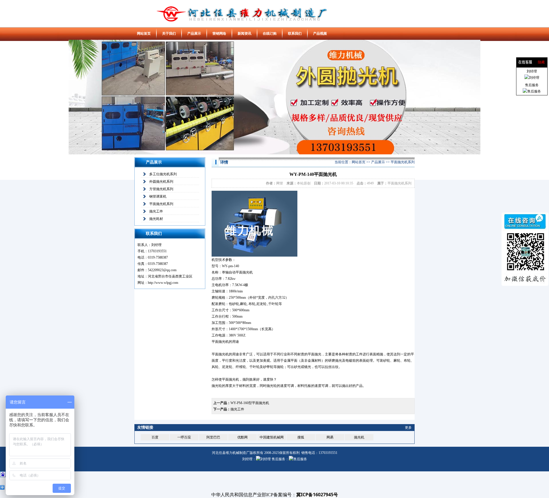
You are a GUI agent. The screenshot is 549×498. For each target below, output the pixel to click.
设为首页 (391, 7)
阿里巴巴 (213, 437)
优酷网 (242, 437)
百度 (155, 437)
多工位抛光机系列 (163, 174)
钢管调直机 (157, 196)
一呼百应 (184, 437)
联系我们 (295, 34)
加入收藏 (406, 7)
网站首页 (144, 34)
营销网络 (219, 34)
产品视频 (320, 34)
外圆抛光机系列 (161, 182)
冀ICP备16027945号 (317, 494)
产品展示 (194, 34)
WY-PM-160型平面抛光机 (249, 403)
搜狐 (300, 437)
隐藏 (541, 62)
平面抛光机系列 (161, 204)
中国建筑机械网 (272, 437)
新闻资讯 (244, 34)
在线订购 (270, 34)
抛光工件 (156, 211)
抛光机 (359, 437)
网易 (330, 437)
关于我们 (169, 34)
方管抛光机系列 (161, 189)
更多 (408, 428)
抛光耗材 (156, 219)
